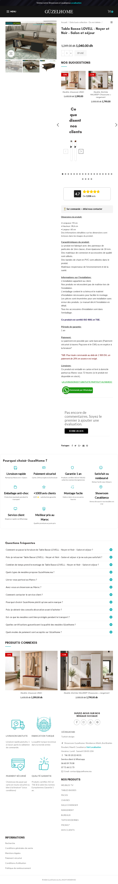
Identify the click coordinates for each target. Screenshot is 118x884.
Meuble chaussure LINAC (73, 92)
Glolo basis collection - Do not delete (85, 22)
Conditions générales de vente (19, 848)
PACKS (64, 795)
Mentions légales (13, 853)
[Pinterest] (87, 446)
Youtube (90, 722)
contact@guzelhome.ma (81, 771)
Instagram (83, 722)
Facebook (77, 722)
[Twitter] (75, 446)
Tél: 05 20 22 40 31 (72, 755)
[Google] (79, 446)
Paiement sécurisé (13, 858)
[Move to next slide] (81, 151)
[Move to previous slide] (65, 151)
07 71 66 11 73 (67, 767)
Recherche (10, 843)
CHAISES (65, 800)
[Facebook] (72, 446)
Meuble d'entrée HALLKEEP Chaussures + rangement (100, 94)
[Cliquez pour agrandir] (11, 53)
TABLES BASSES (68, 790)
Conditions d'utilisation (15, 863)
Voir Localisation (93, 747)
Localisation (76, 3)
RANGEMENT (67, 810)
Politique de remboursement (18, 868)
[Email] (83, 446)
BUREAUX (66, 815)
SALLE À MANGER (69, 805)
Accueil (64, 22)
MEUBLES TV (67, 785)
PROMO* (65, 825)
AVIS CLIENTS (68, 830)
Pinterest (97, 722)
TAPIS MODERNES (70, 820)
